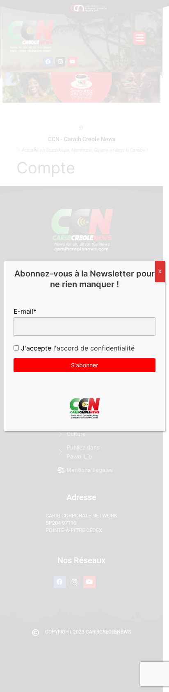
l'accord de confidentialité (93, 348)
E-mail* (25, 311)
